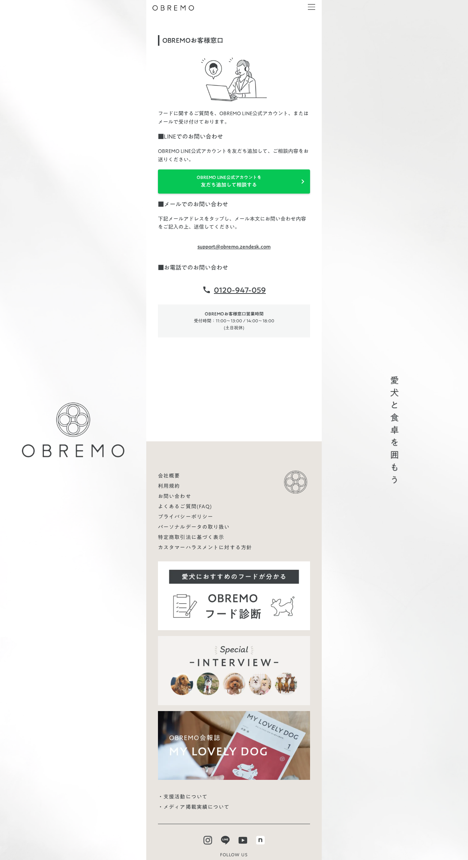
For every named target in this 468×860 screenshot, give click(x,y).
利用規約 (169, 486)
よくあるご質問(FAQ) (185, 506)
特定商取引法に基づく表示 (191, 537)
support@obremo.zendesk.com (234, 246)
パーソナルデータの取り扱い (194, 527)
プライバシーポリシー (185, 516)
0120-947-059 (240, 289)
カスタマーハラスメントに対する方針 (205, 547)
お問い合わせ (174, 496)
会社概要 (169, 475)
